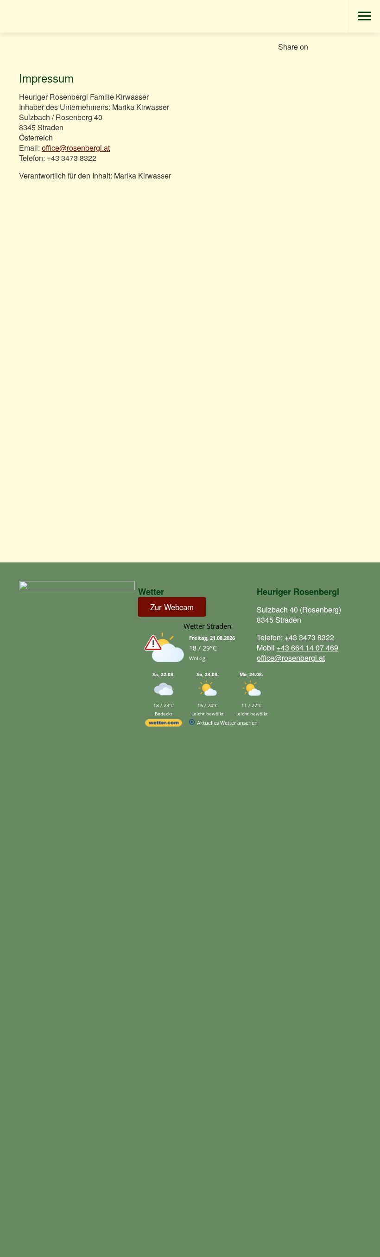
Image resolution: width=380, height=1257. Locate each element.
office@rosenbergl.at (76, 147)
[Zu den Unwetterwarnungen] (166, 667)
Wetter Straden (207, 626)
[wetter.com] (163, 724)
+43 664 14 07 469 (307, 647)
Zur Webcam (172, 607)
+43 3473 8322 (309, 637)
